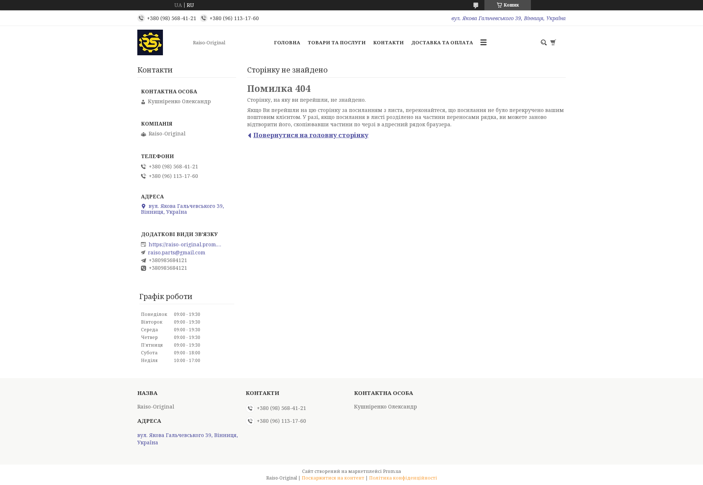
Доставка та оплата (442, 42)
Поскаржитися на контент (333, 478)
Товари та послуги (337, 42)
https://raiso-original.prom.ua (185, 244)
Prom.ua (392, 471)
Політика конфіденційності (403, 478)
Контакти (388, 42)
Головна (287, 42)
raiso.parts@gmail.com (176, 252)
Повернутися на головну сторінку (310, 135)
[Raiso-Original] (163, 42)
